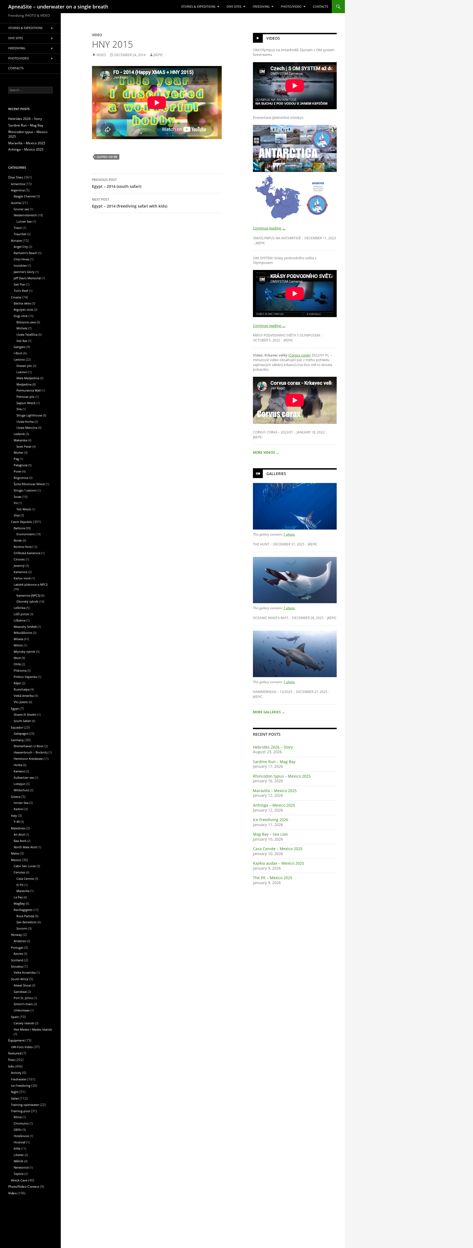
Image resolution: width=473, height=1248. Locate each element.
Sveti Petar (23, 446)
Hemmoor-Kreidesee (28, 759)
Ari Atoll (19, 834)
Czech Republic (21, 522)
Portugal (17, 947)
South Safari (22, 721)
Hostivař (19, 1142)
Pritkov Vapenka (25, 677)
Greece (16, 797)
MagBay (19, 903)
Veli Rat (21, 341)
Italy (14, 815)
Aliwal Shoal (22, 985)
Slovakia (17, 966)
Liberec (19, 1155)
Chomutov (21, 1123)
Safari (15, 1098)
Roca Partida (25, 916)
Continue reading (269, 228)
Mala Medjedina (27, 378)
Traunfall (20, 234)
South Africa (19, 979)
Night (15, 1092)
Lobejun (19, 784)
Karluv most (22, 578)
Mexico (16, 860)
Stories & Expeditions (198, 6)
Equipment (16, 1040)
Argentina (18, 190)
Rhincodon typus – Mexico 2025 (282, 776)
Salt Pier (19, 284)
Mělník (18, 1161)
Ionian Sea (21, 803)
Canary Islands (24, 1023)
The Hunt (261, 544)
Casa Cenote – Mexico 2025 (277, 848)
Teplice (19, 1174)
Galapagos (21, 733)
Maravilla (22, 891)
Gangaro (20, 347)
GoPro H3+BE (107, 157)
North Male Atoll (25, 847)
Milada (18, 639)
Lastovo (19, 359)
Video (97, 35)
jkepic (158, 55)
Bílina (18, 1117)
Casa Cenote (25, 878)
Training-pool (20, 1111)
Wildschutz (21, 790)
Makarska (20, 440)
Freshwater (19, 1079)
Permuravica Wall (28, 390)
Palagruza (20, 465)
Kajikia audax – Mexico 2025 (278, 863)
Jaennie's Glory (24, 272)
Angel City (21, 247)
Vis (16, 503)
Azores (18, 953)
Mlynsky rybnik (24, 651)
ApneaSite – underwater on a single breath (58, 6)
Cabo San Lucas (25, 866)
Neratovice (21, 1167)
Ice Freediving (20, 1085)
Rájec (17, 683)
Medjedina (23, 384)
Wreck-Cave (19, 1180)
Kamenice (20, 572)
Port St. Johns (23, 998)
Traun (18, 228)
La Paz (18, 897)
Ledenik (19, 434)
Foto (11, 1060)
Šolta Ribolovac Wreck (29, 484)
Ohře (17, 664)
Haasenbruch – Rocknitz (31, 752)
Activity (16, 1073)
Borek (18, 540)
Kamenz (19, 771)
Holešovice (21, 1136)
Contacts (320, 6)
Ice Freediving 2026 (270, 819)
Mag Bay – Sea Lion (270, 834)
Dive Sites (234, 6)
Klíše (17, 1148)
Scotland (17, 960)
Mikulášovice (23, 633)
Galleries (276, 473)
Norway (16, 935)
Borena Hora (22, 547)
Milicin (18, 645)
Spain (15, 1017)
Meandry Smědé (25, 627)
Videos (273, 38)
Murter (18, 452)
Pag (16, 459)
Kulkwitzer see (24, 777)
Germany (17, 740)
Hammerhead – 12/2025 (272, 691)
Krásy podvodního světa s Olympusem (286, 335)
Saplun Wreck (26, 403)
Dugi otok (21, 316)
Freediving (261, 6)
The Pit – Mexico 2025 (272, 877)
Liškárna (19, 620)
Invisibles (20, 265)
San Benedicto (26, 922)
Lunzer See (24, 221)
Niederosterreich (25, 215)
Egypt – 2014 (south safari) (116, 183)
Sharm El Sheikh (25, 714)
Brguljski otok (23, 309)
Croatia (16, 297)
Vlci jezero (21, 702)
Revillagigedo (23, 910)
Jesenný (19, 565)
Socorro (21, 928)
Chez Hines (21, 259)
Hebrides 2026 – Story (273, 747)
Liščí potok (21, 614)
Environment (25, 534)
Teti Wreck (23, 509)
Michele (21, 328)
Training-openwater (25, 1105)
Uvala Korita (25, 421)
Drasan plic (24, 366)
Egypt (15, 708)
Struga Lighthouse (29, 415)
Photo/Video (291, 6)
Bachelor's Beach (25, 253)
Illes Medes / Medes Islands (33, 1029)
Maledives (18, 828)
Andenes (20, 941)
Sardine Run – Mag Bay (274, 761)
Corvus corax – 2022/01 (273, 432)
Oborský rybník (27, 601)
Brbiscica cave (26, 322)
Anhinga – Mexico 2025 (274, 805)
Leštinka (19, 608)
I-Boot (18, 353)
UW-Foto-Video (22, 1047)
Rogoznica (21, 478)
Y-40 (17, 821)
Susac (18, 496)
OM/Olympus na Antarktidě (277, 238)
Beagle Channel (25, 196)
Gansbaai (20, 992)
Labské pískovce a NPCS (31, 584)
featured (14, 1053)
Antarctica (18, 184)
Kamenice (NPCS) (28, 595)
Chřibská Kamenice (27, 553)
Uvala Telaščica (27, 334)
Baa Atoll (20, 841)
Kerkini (19, 809)
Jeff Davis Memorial (27, 278)
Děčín (18, 1130)
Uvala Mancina (26, 427)
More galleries (269, 712)
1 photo (289, 534)
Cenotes (19, 872)
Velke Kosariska (25, 972)
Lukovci (21, 372)
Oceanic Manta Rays (271, 618)
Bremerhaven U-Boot (29, 746)
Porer (17, 471)
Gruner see (21, 209)
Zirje (17, 515)
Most (17, 658)
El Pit (20, 885)
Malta (15, 853)
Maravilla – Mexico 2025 (275, 790)
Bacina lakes (22, 303)
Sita (19, 409)
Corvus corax (299, 355)
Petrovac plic (25, 397)
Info (11, 1066)
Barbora (19, 528)
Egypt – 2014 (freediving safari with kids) (129, 203)
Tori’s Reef (21, 291)
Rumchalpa (22, 689)
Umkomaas (22, 1010)
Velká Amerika (24, 696)
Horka (18, 765)
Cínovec (19, 559)
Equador (17, 727)
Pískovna (20, 670)
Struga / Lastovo (25, 490)
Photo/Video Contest (23, 1186)
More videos (266, 452)
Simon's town (23, 1004)
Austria (16, 203)
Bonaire (16, 240)
